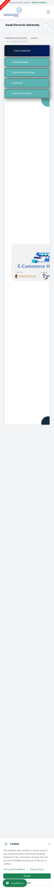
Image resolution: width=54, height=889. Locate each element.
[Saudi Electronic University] (12, 12)
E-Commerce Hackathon (17, 41)
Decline (27, 883)
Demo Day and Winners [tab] (22, 93)
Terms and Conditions (14, 869)
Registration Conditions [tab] (24, 72)
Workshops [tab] (18, 83)
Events (34, 38)
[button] (15, 883)
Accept (27, 876)
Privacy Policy (37, 869)
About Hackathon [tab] (22, 51)
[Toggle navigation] (48, 12)
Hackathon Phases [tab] (20, 62)
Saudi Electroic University (16, 38)
